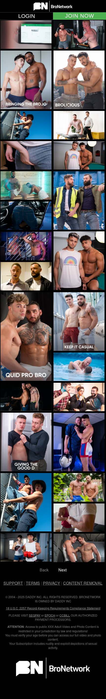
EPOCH (50, 615)
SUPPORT (13, 583)
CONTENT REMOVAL (83, 583)
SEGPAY (34, 615)
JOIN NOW (79, 16)
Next (62, 570)
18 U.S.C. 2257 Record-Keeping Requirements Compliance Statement (53, 608)
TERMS (33, 583)
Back (44, 570)
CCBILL (64, 615)
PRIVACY (51, 583)
